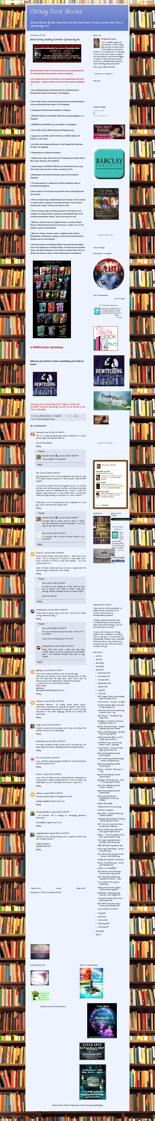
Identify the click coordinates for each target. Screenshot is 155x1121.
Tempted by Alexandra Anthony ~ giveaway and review (111, 820)
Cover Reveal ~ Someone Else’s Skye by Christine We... (110, 749)
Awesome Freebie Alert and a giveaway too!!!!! (110, 899)
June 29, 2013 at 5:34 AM (49, 758)
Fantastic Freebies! (105, 810)
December (102, 673)
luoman (82, 1105)
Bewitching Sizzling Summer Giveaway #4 (108, 754)
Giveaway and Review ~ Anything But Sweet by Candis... (107, 798)
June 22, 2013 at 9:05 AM (68, 456)
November (102, 676)
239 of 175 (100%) (117, 548)
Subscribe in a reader (102, 253)
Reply (38, 446)
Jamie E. (39, 774)
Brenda (104, 309)
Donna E (39, 553)
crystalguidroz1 (42, 833)
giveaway (50, 419)
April (100, 917)
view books (119, 317)
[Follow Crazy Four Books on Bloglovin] (103, 75)
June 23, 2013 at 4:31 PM (52, 670)
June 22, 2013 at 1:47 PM (56, 533)
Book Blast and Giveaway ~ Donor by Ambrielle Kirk (109, 904)
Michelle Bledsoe (43, 812)
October (102, 680)
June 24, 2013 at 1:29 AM (51, 725)
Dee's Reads (47, 443)
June (100, 693)
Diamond (40, 432)
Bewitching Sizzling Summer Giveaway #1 (108, 792)
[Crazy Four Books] (94, 113)
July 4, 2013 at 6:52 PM (53, 793)
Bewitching (41, 419)
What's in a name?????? (106, 868)
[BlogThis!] (70, 416)
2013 (98, 670)
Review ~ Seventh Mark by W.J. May (110, 770)
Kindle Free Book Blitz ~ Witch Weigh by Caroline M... (110, 738)
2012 (98, 931)
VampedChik (41, 610)
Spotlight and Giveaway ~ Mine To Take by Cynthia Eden (110, 781)
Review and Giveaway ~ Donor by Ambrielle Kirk (110, 864)
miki (37, 473)
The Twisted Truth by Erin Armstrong (108, 883)
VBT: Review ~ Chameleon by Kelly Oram (109, 717)
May (100, 913)
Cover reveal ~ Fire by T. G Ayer (111, 702)
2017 (98, 656)
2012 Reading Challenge (117, 527)
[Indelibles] (104, 563)
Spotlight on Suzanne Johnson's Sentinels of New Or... (110, 722)
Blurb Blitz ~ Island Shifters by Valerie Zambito (110, 814)
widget (122, 299)
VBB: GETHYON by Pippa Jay (109, 845)
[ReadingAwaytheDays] (102, 1037)
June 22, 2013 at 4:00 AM (50, 473)
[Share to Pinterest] (77, 416)
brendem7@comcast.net (103, 615)
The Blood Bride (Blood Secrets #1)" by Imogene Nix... (110, 706)
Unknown (39, 701)
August (101, 686)
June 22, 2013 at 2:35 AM (54, 432)
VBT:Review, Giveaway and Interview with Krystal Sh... (109, 894)
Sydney (39, 670)
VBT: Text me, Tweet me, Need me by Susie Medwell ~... (110, 825)
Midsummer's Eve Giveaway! (109, 807)
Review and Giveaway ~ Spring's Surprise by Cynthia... (111, 733)
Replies (42, 451)
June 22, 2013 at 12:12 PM (54, 553)
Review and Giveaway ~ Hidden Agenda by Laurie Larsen (110, 727)
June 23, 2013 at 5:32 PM (54, 701)
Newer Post (36, 888)
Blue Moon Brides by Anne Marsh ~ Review (108, 786)
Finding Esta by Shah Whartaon (110, 859)
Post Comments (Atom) (51, 892)
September (103, 683)
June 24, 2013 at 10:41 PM (63, 646)
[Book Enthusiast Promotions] (53, 1006)
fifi (37, 758)
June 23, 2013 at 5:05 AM (56, 628)
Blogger (99, 1105)
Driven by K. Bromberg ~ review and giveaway (110, 850)
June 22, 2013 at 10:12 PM (57, 610)
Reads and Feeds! (104, 803)
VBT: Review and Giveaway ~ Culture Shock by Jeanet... (109, 872)
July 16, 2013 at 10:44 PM (59, 833)
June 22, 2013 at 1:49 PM (55, 583)
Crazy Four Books (56, 12)
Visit (99, 248)
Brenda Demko (48, 456)
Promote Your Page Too (100, 116)
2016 (98, 659)
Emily (38, 725)
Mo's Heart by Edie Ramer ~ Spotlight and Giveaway (109, 841)
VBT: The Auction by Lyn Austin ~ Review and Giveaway (110, 855)
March (101, 920)
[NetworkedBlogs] (118, 560)
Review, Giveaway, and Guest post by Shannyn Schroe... (110, 830)
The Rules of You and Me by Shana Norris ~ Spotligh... (109, 743)
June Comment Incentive (107, 909)
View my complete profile (104, 67)
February (102, 923)
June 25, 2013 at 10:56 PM (55, 741)
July (100, 690)
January (101, 927)
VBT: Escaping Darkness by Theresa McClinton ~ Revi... (109, 878)
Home (58, 888)
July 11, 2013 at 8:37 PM (60, 812)
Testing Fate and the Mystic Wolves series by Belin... (109, 888)
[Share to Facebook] (75, 416)
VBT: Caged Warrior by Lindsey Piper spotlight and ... (110, 697)
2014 (98, 666)
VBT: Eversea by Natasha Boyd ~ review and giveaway (110, 759)
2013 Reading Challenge (108, 305)
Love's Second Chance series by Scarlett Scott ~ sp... (110, 711)
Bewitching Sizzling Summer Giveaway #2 (108, 775)
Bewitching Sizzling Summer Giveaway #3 (108, 765)
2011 (97, 934)
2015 (98, 663)
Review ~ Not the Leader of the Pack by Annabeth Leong (110, 836)
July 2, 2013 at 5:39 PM (52, 774)
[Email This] (68, 416)
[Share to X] (72, 416)
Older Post (80, 888)
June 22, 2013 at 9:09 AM (68, 518)
